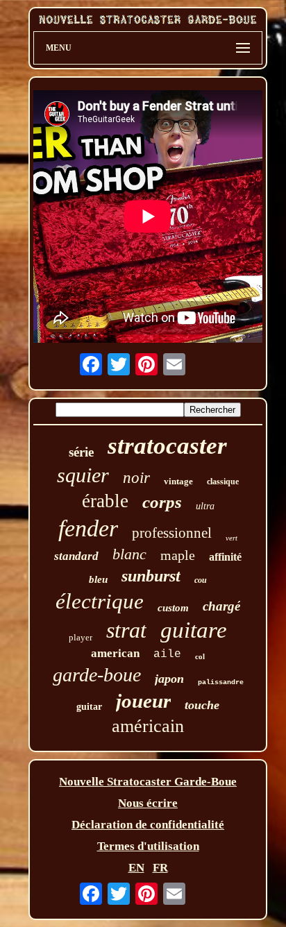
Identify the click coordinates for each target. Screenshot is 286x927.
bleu (98, 579)
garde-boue (97, 675)
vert (231, 538)
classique (223, 481)
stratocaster (167, 445)
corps (162, 502)
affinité (225, 557)
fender (88, 528)
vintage (178, 481)
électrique (100, 601)
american (115, 653)
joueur (143, 701)
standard (76, 556)
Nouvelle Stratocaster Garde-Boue (148, 781)
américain (148, 726)
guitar (89, 706)
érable (105, 501)
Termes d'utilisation (148, 846)
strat (126, 630)
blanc (129, 554)
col (200, 656)
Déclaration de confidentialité (148, 824)
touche (202, 705)
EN (136, 867)
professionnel (172, 533)
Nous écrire (148, 803)
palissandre (221, 682)
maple (177, 555)
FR (160, 867)
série (81, 452)
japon (169, 679)
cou (200, 580)
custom (173, 607)
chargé (221, 606)
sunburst (150, 576)
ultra (205, 506)
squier (83, 475)
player (80, 637)
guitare (193, 630)
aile (167, 654)
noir (136, 477)
